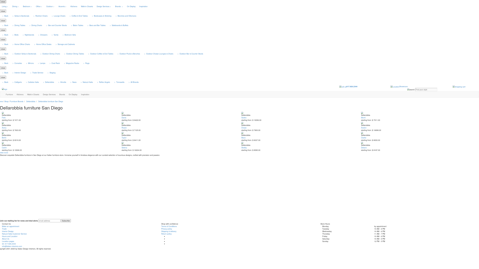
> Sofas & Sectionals (20, 16)
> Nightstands (28, 35)
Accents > (63, 6)
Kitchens (73, 6)
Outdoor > (50, 6)
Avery (4, 127)
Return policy (166, 234)
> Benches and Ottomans (125, 16)
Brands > (119, 6)
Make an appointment (10, 226)
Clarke (363, 137)
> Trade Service (36, 72)
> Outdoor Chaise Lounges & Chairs (158, 53)
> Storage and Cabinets (65, 44)
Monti (363, 117)
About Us (5, 238)
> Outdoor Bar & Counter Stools (190, 53)
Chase (243, 127)
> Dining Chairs (35, 25)
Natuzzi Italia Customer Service (14, 234)
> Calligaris (17, 82)
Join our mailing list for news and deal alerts (19, 220)
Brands (62, 94)
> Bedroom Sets (69, 35)
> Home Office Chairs (21, 44)
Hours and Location (9, 236)
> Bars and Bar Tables (96, 25)
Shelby (244, 147)
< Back (5, 16)
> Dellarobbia (48, 82)
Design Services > (104, 6)
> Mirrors (30, 63)
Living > (5, 6)
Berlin (4, 137)
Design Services (49, 94)
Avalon (363, 127)
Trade (4, 229)
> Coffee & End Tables (78, 16)
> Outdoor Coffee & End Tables (100, 53)
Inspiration (143, 6)
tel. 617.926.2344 (9, 243)
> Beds (15, 35)
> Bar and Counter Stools (56, 25)
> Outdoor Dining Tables (74, 53)
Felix (4, 117)
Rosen (124, 127)
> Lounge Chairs (58, 16)
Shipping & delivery (168, 231)
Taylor (124, 137)
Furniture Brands (16, 101)
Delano (364, 147)
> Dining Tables (18, 25)
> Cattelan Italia (32, 82)
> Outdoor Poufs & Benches (128, 53)
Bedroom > (27, 6)
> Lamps (41, 63)
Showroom (403, 86)
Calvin (4, 147)
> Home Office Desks (42, 44)
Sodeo (243, 117)
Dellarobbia (30, 101)
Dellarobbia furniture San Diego (50, 101)
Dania (124, 117)
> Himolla (62, 82)
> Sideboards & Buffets (118, 25)
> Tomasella (119, 82)
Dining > (15, 6)
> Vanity (54, 35)
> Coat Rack (54, 63)
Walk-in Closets (87, 6)
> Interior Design (19, 72)
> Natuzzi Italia (86, 82)
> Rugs (86, 63)
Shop (6, 101)
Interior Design (8, 231)
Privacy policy (166, 229)
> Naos (73, 82)
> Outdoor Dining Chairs (50, 53)
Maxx (243, 137)
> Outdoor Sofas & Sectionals (24, 53)
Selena (124, 147)
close (3, 1)
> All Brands (133, 82)
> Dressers (42, 35)
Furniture (9, 94)
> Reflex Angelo (103, 82)
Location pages (8, 241)
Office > (39, 6)
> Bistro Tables (76, 25)
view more (4, 152)
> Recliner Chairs (40, 16)
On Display (131, 6)
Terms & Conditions (169, 226)
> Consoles (17, 63)
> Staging (51, 72)
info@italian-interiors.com (12, 246)
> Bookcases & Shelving (101, 16)
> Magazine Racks (71, 63)
